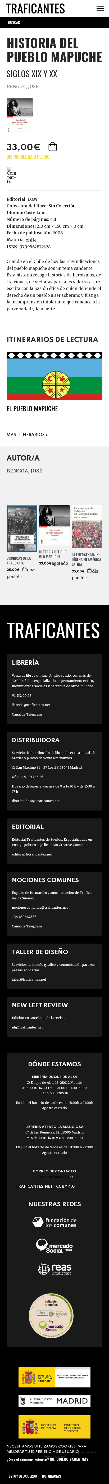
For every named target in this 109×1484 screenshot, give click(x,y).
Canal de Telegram (27, 714)
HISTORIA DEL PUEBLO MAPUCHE (53, 554)
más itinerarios (26, 435)
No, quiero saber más (69, 1459)
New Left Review (40, 1006)
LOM (32, 199)
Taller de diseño (40, 952)
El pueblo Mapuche (32, 408)
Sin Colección (62, 205)
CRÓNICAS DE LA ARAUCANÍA (19, 560)
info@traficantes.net (55, 1177)
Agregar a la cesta (53, 146)
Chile (31, 240)
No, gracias (51, 1476)
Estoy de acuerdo (23, 1476)
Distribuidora (36, 741)
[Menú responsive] (100, 8)
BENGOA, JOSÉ (23, 86)
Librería (25, 663)
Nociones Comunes (45, 880)
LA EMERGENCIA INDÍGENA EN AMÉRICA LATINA (86, 559)
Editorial (28, 827)
